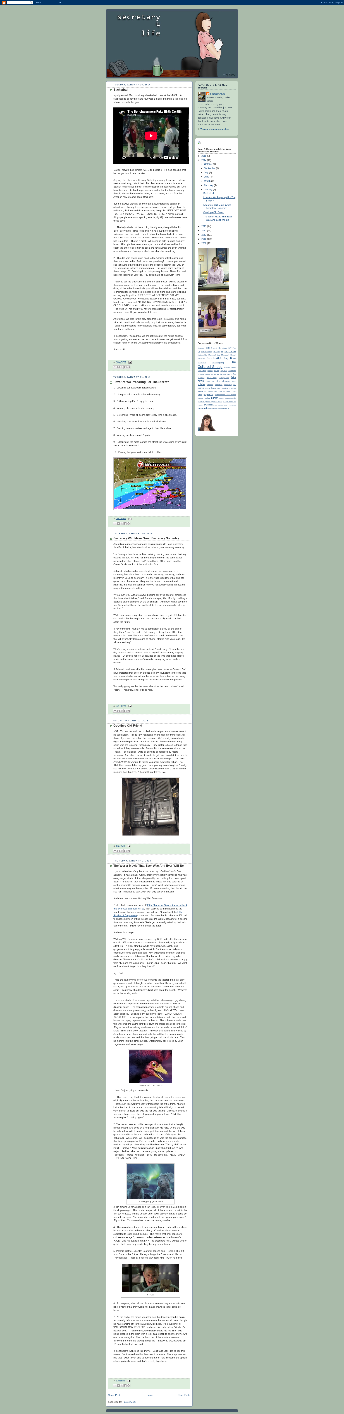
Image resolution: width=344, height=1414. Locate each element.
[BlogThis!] (118, 367)
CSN (208, 348)
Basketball (120, 89)
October (208, 164)
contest (201, 374)
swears (200, 405)
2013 (204, 226)
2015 (204, 156)
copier (207, 374)
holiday (201, 384)
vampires (232, 405)
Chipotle (214, 348)
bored (209, 370)
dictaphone (224, 378)
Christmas (222, 348)
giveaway (226, 381)
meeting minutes (229, 388)
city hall (224, 371)
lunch (213, 388)
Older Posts (184, 1395)
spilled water (216, 401)
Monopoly (225, 355)
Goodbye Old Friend (127, 725)
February (209, 185)
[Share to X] (122, 367)
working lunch (223, 408)
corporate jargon (218, 374)
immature (219, 385)
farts (208, 381)
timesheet (208, 405)
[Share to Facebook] (125, 367)
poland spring (204, 398)
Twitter (233, 367)
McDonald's (202, 355)
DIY (229, 348)
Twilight (227, 367)
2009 (204, 243)
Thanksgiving (218, 363)
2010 (204, 239)
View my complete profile (214, 129)
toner (215, 405)
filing (218, 381)
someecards (230, 398)
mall (218, 388)
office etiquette (224, 391)
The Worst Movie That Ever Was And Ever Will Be (148, 865)
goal (234, 381)
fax (213, 381)
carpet (216, 370)
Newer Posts (114, 1395)
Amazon (201, 348)
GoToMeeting (206, 351)
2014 (204, 160)
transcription (223, 405)
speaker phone (204, 401)
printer (214, 398)
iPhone (210, 385)
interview (227, 385)
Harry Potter (230, 351)
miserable (213, 391)
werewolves (212, 408)
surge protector (229, 401)
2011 (204, 235)
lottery (207, 388)
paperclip (208, 394)
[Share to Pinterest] (128, 367)
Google (217, 351)
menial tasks (203, 391)
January (208, 189)
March (207, 181)
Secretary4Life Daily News (221, 358)
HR (222, 351)
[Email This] (115, 367)
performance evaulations (225, 395)
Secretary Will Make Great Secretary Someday (146, 538)
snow (221, 398)
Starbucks (202, 363)
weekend (202, 408)
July (206, 172)
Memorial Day (214, 355)
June (207, 177)
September (210, 168)
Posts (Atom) (129, 1402)
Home (150, 1395)
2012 (204, 230)
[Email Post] (129, 362)
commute (232, 371)
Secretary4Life (217, 94)
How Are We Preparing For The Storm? (141, 382)
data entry (212, 377)
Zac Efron (202, 371)
